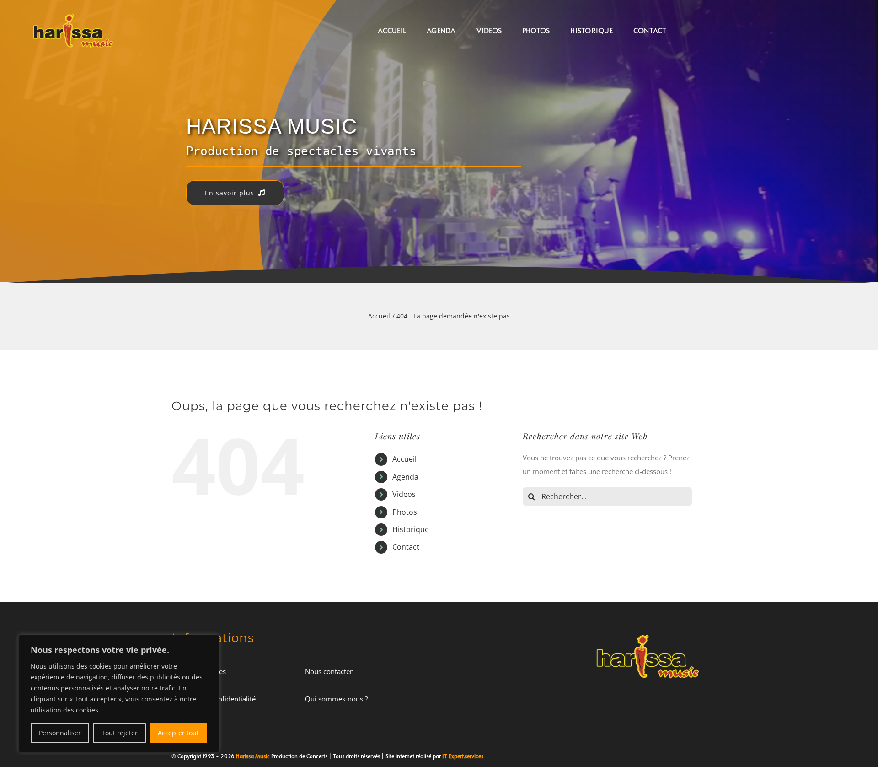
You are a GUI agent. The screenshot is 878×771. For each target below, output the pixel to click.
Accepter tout (178, 732)
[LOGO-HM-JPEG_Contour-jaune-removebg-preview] (648, 631)
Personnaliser (60, 732)
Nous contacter (329, 671)
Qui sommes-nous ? (336, 698)
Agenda (405, 477)
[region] (119, 694)
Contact (405, 547)
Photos (404, 512)
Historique (410, 529)
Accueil (404, 459)
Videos (404, 494)
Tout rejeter (120, 732)
